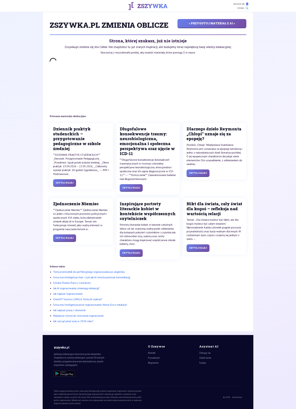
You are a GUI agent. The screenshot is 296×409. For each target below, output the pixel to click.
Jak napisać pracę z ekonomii (69, 310)
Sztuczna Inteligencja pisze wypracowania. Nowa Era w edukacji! (90, 304)
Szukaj (240, 8)
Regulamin (153, 362)
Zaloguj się (238, 4)
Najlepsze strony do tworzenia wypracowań (78, 315)
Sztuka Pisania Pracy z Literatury (72, 282)
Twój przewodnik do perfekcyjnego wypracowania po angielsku (89, 271)
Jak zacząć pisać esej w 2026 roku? (73, 321)
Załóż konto (205, 357)
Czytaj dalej (64, 182)
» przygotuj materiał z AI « (212, 23)
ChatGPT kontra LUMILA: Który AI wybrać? (77, 299)
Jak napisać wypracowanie (68, 293)
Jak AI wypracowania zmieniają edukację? (76, 288)
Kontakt (151, 352)
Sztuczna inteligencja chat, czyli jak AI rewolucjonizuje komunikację (91, 277)
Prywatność (154, 357)
